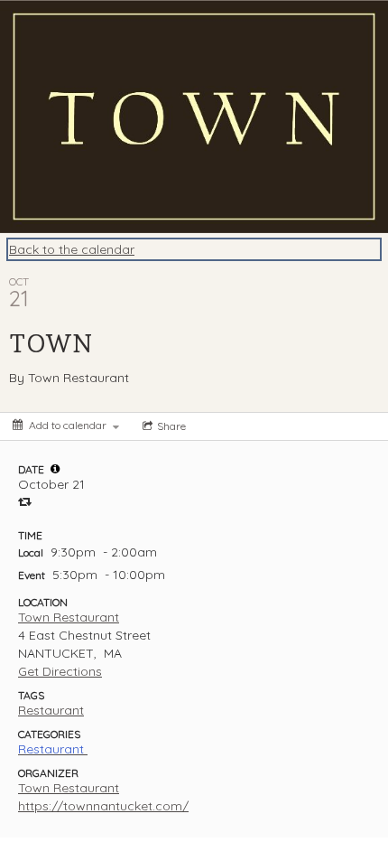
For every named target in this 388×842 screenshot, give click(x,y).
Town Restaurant (68, 617)
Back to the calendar (71, 249)
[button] (55, 468)
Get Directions (60, 671)
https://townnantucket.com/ (103, 806)
